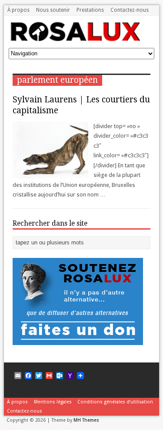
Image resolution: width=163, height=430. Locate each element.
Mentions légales (53, 402)
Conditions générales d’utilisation (115, 402)
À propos (18, 10)
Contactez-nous (129, 10)
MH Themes (86, 420)
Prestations (90, 10)
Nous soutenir (53, 10)
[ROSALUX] (74, 38)
